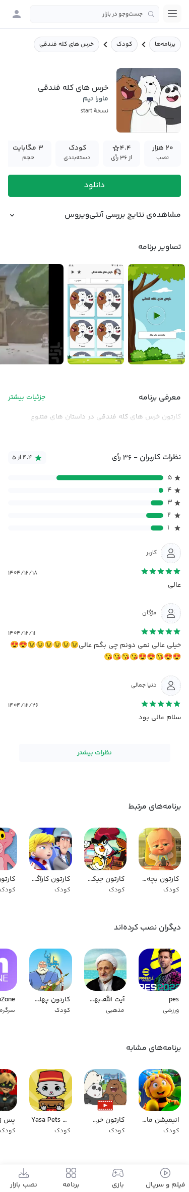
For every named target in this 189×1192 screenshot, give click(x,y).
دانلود (94, 185)
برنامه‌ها (165, 44)
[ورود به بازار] (17, 14)
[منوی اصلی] (172, 14)
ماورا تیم (95, 98)
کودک (124, 44)
